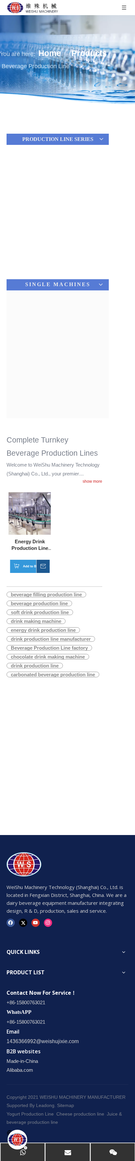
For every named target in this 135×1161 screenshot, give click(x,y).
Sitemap (65, 1105)
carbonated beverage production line (53, 674)
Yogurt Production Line (30, 1114)
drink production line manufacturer (51, 639)
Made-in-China (22, 1061)
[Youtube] (35, 922)
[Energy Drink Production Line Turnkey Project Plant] (30, 513)
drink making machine (36, 621)
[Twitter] (23, 922)
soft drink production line (40, 612)
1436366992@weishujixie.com (43, 1041)
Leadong (45, 1105)
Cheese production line (80, 1114)
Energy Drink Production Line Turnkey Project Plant (29, 545)
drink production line (35, 665)
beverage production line (39, 603)
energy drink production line (43, 630)
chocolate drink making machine (48, 657)
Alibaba (14, 1070)
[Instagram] (48, 922)
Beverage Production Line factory (49, 648)
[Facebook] (11, 922)
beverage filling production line (46, 594)
